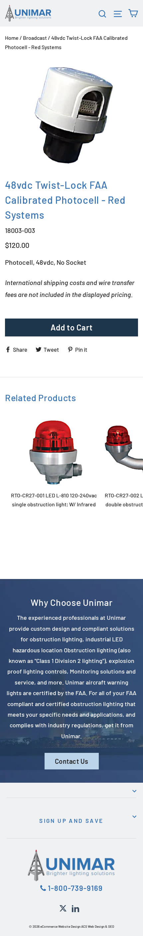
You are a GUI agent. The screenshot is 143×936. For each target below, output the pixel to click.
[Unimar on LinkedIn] (75, 907)
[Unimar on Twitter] (63, 907)
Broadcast (35, 38)
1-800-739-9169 (74, 888)
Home (12, 38)
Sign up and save (71, 820)
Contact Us (71, 761)
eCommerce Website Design (60, 926)
